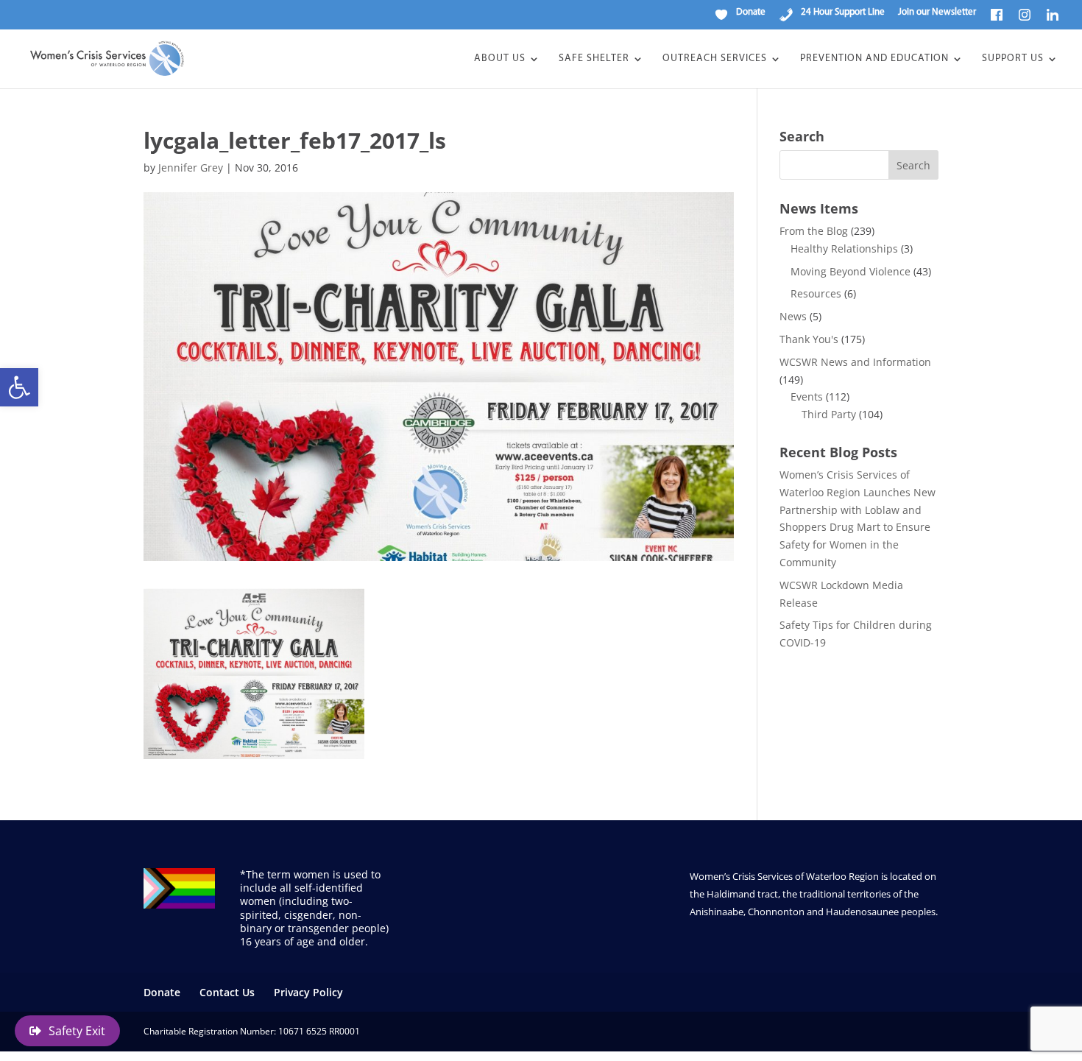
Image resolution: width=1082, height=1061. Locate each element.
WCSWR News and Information (855, 362)
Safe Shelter (594, 59)
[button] (19, 387)
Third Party (829, 414)
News (793, 316)
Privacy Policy (308, 992)
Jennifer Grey (190, 168)
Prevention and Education (874, 59)
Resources (816, 293)
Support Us (1013, 59)
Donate (162, 992)
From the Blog (813, 231)
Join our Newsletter (937, 12)
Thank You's (808, 339)
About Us (500, 59)
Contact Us (227, 992)
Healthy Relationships (844, 248)
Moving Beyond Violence (850, 271)
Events (807, 396)
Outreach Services (714, 59)
